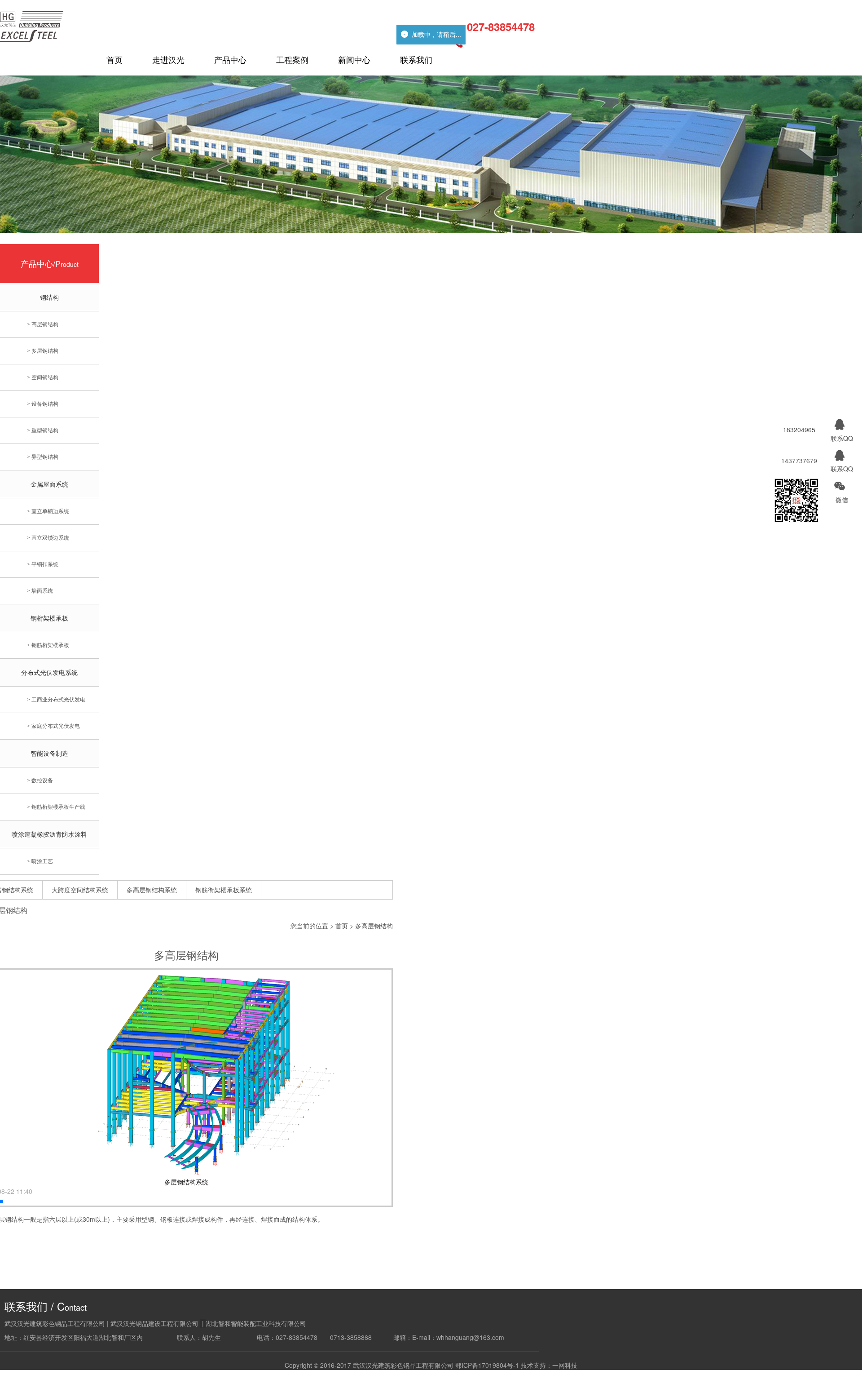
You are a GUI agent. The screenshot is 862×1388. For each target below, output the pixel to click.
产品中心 (230, 59)
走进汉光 (168, 59)
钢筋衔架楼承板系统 (223, 889)
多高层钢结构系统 (152, 889)
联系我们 (416, 59)
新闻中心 (354, 59)
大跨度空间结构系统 (80, 889)
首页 (114, 59)
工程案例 (292, 59)
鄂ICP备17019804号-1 (487, 1365)
